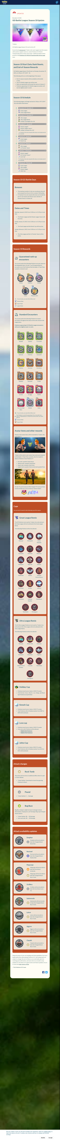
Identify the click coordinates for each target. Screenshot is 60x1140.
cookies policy (47, 1131)
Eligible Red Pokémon (26, 731)
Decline (43, 1137)
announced (22, 50)
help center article (24, 964)
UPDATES (20, 13)
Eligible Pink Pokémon (26, 732)
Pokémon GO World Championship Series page (32, 55)
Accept (50, 1137)
